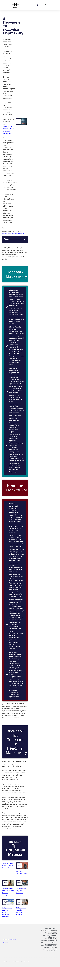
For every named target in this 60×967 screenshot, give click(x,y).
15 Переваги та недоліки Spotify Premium (8, 891)
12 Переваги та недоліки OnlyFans (21, 910)
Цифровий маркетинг (18, 233)
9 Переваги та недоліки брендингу (21, 891)
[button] (37, 5)
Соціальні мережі (7, 233)
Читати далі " (5, 867)
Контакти (5, 942)
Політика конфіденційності (10, 939)
